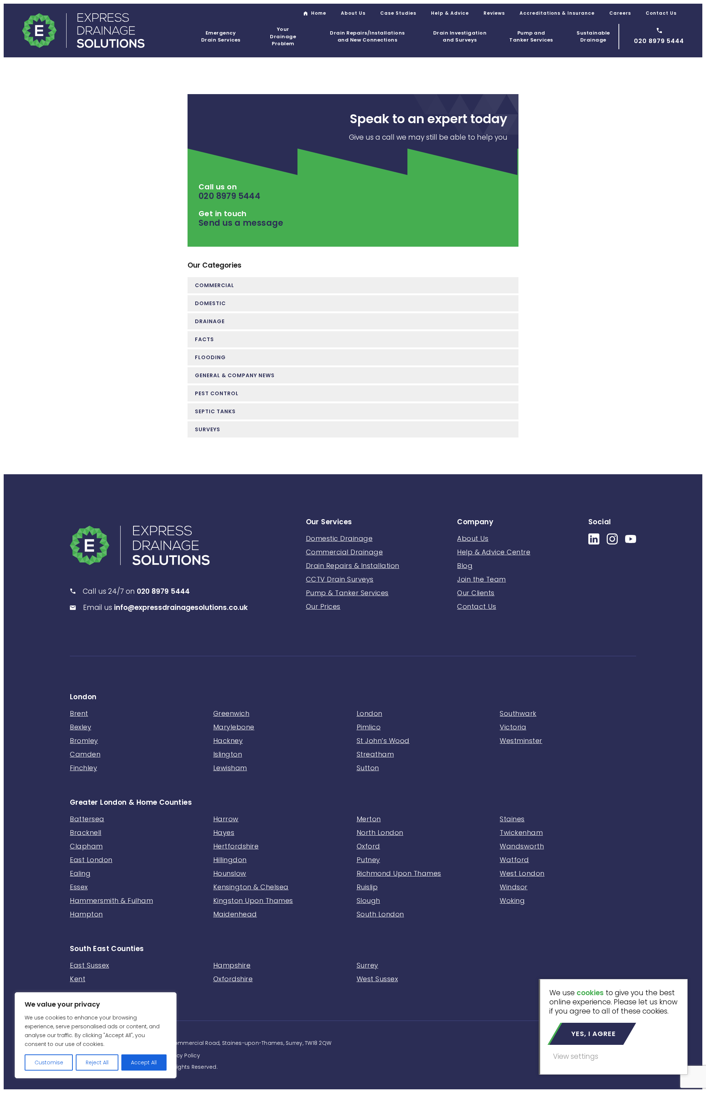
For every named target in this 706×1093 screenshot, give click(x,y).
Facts (204, 339)
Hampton (86, 914)
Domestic (210, 303)
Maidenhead (235, 914)
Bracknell (85, 832)
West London (522, 873)
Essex (79, 887)
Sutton (368, 767)
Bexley (80, 727)
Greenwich (231, 713)
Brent (79, 713)
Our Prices (323, 606)
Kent (77, 978)
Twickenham (521, 832)
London (83, 697)
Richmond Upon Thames (399, 873)
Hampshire (232, 965)
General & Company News (235, 375)
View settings (575, 1056)
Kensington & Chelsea (251, 887)
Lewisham (230, 767)
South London (380, 914)
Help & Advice (450, 13)
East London (91, 859)
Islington (227, 754)
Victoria (513, 727)
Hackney (228, 740)
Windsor (514, 887)
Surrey (367, 965)
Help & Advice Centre (493, 552)
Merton (369, 819)
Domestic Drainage (339, 538)
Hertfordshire (236, 846)
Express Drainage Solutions (83, 30)
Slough (368, 900)
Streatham (375, 754)
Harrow (226, 819)
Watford (514, 859)
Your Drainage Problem (283, 36)
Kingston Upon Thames (253, 900)
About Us (353, 13)
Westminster (521, 740)
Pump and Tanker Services (531, 36)
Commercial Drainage (344, 552)
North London (380, 832)
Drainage (210, 321)
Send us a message (241, 223)
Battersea (87, 819)
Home (318, 13)
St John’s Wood (383, 740)
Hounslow (229, 873)
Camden (85, 754)
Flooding (210, 357)
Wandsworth (522, 846)
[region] (95, 1035)
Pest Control (217, 393)
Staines (512, 819)
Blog (465, 565)
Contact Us (661, 13)
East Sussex (89, 965)
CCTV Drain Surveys (340, 579)
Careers (620, 13)
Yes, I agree (593, 1033)
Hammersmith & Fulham (111, 900)
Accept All (144, 1062)
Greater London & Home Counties (131, 803)
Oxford (368, 846)
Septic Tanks (215, 411)
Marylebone (233, 727)
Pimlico (369, 727)
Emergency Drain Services (220, 36)
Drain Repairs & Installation (352, 565)
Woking (512, 900)
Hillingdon (230, 859)
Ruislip (367, 887)
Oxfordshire (233, 978)
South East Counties (107, 949)
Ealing (80, 873)
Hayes (224, 832)
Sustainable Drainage (593, 36)
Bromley (84, 740)
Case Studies (398, 13)
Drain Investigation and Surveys (460, 36)
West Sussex (377, 978)
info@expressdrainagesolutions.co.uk (181, 607)
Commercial (214, 285)
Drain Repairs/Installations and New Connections (367, 36)
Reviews (494, 13)
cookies (590, 993)
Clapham (86, 846)
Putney (368, 859)
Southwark (518, 713)
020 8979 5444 (229, 196)
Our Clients (476, 592)
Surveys (207, 429)
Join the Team (481, 579)
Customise (49, 1062)
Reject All (97, 1062)
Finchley (83, 767)
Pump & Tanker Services (347, 592)
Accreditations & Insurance (557, 13)
